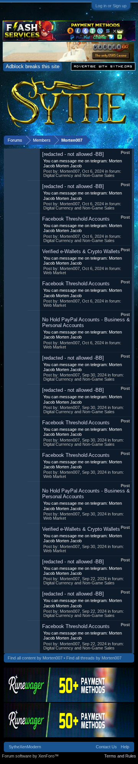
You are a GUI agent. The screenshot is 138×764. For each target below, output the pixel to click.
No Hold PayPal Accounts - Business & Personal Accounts (86, 322)
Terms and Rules (120, 756)
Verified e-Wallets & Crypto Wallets (81, 251)
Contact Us (106, 746)
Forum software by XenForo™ (30, 756)
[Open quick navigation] (129, 139)
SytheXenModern (25, 746)
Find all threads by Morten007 (94, 658)
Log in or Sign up (111, 5)
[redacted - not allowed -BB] (73, 154)
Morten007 (70, 171)
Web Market (54, 272)
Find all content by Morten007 (35, 658)
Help (125, 746)
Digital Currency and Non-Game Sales (79, 175)
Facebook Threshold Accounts (76, 219)
